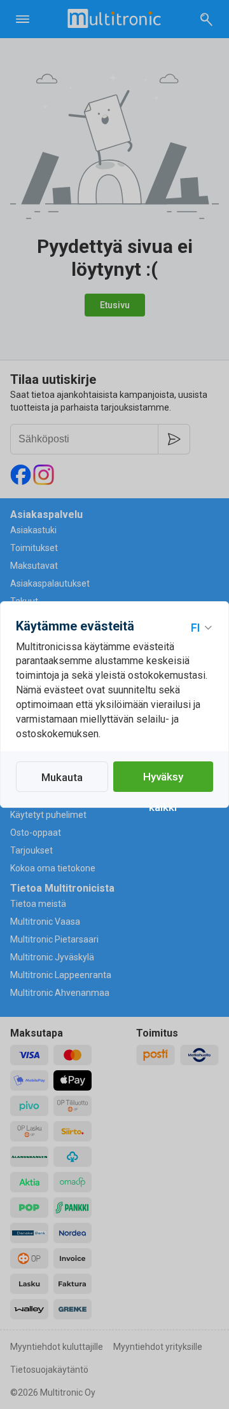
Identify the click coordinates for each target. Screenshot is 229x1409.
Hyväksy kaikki (163, 781)
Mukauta (62, 777)
